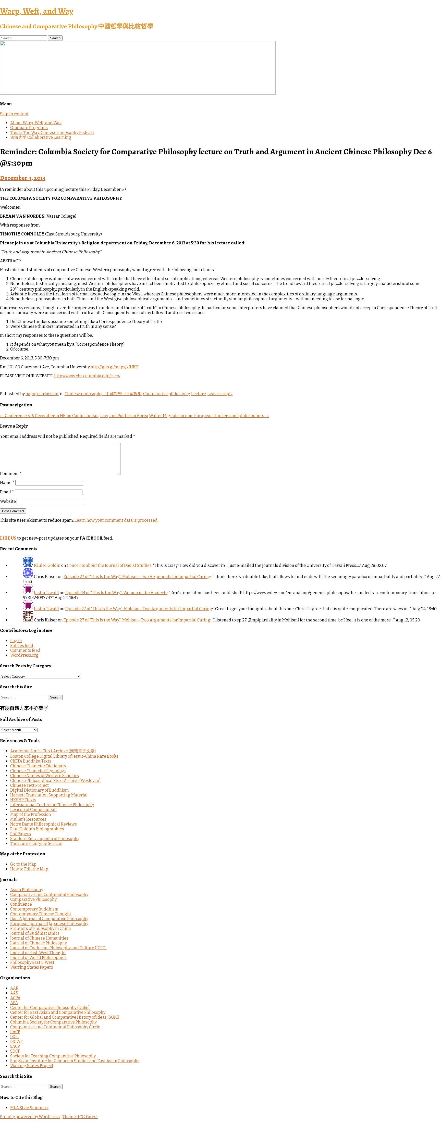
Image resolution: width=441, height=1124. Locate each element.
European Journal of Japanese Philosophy (49, 923)
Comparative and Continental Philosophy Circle (55, 1027)
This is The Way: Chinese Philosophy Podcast (52, 132)
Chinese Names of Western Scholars (44, 775)
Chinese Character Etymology (38, 770)
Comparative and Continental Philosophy (49, 894)
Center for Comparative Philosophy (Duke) (50, 1007)
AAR (14, 988)
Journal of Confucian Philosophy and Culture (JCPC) (58, 947)
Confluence (21, 904)
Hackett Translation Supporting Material (49, 795)
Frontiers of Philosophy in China (40, 928)
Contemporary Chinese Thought (40, 913)
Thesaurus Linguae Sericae (36, 843)
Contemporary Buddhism (34, 909)
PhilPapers (20, 833)
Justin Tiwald (46, 592)
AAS (14, 993)
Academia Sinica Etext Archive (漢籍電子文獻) (53, 750)
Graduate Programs (29, 127)
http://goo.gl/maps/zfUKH (115, 367)
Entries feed (21, 645)
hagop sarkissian (42, 393)
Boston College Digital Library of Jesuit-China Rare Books (64, 756)
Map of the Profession (30, 814)
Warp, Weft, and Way (36, 11)
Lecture (198, 393)
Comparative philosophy (166, 393)
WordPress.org (24, 655)
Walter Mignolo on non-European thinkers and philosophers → (209, 415)
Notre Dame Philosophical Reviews (43, 824)
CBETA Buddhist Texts (30, 761)
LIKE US (8, 538)
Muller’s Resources (28, 819)
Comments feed (25, 650)
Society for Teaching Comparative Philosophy (53, 1056)
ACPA (15, 997)
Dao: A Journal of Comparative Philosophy (49, 918)
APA (14, 1002)
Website (8, 501)
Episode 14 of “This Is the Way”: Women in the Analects (116, 592)
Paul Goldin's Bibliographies (37, 829)
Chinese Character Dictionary (38, 766)
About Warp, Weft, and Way (36, 122)
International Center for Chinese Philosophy (52, 804)
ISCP (14, 1036)
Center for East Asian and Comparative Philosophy (57, 1012)
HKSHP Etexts (23, 799)
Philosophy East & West (32, 962)
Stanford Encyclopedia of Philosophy (44, 838)
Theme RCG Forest (80, 1116)
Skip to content (14, 113)
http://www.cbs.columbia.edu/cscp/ (87, 375)
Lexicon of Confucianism (33, 809)
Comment (11, 473)
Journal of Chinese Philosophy (38, 943)
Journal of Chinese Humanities (39, 938)
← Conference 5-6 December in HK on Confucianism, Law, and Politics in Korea (74, 415)
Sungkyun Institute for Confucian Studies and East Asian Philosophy (74, 1060)
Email (7, 492)
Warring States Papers (31, 967)
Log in (16, 640)
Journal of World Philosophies (38, 957)
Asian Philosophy (26, 889)
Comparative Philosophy (33, 899)
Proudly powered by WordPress (30, 1116)
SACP (15, 1046)
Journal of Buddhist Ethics (34, 933)
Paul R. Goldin (47, 565)
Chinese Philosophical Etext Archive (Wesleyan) (55, 780)
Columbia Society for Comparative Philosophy (53, 1022)
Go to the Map (23, 864)
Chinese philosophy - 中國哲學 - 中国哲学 (103, 393)
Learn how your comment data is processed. (116, 520)
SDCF (15, 1051)
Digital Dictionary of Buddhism (39, 790)
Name (7, 482)
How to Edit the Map (29, 869)
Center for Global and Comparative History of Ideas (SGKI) (64, 1017)
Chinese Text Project (29, 785)
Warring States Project (31, 1065)
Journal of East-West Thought (38, 952)
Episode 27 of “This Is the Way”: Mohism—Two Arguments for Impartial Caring (137, 576)
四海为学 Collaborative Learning (40, 137)
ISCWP (16, 1041)
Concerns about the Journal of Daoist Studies (109, 565)
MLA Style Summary (29, 1107)
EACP (15, 1031)
